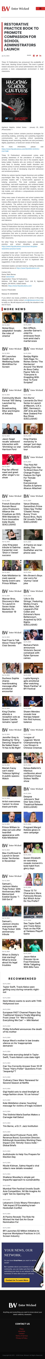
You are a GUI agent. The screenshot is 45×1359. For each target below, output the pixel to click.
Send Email (10, 277)
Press (22, 1329)
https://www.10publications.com (27, 268)
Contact (21, 1333)
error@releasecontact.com (33, 300)
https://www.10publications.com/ (20, 286)
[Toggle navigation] (40, 8)
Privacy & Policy (21, 1338)
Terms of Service (22, 1336)
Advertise (21, 1331)
